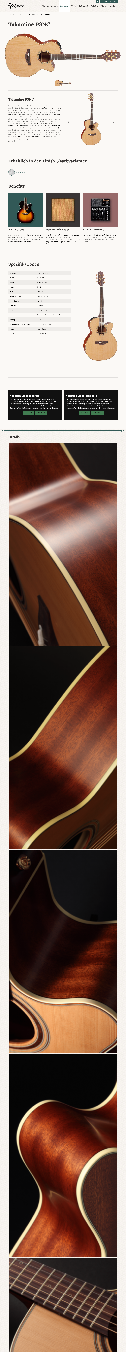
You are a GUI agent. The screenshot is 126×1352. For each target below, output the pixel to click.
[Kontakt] (110, 1)
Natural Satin (20, 172)
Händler (112, 6)
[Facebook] (97, 1)
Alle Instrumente (50, 6)
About (103, 6)
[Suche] (106, 1)
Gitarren (64, 6)
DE (115, 2)
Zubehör (95, 6)
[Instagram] (102, 1)
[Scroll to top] (121, 1347)
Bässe (73, 6)
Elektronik (83, 6)
